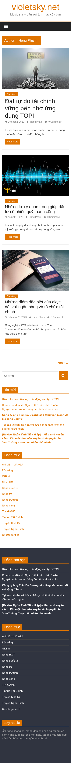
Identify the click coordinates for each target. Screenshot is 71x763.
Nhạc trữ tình (10, 499)
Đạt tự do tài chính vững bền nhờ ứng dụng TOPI (30, 108)
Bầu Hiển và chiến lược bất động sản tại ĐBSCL (30, 399)
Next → (63, 363)
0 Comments (55, 122)
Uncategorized (11, 534)
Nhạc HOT (8, 482)
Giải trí (6, 476)
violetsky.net (35, 7)
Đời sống (11, 94)
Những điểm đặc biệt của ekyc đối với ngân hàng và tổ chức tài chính (34, 307)
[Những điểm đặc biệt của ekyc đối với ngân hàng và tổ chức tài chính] (35, 252)
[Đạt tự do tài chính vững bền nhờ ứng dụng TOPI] (35, 50)
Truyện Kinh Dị (11, 523)
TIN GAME (8, 511)
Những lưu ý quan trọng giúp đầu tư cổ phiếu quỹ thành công (35, 209)
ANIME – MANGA (12, 464)
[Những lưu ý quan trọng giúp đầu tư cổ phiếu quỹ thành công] (35, 157)
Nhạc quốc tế (10, 487)
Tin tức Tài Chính (12, 517)
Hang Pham (36, 122)
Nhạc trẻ (7, 493)
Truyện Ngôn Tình (13, 528)
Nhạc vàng (8, 505)
